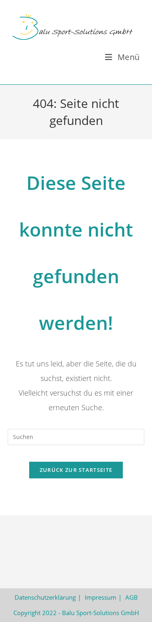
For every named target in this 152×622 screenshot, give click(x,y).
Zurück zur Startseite (76, 469)
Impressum (100, 597)
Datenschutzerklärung (45, 597)
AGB (131, 597)
